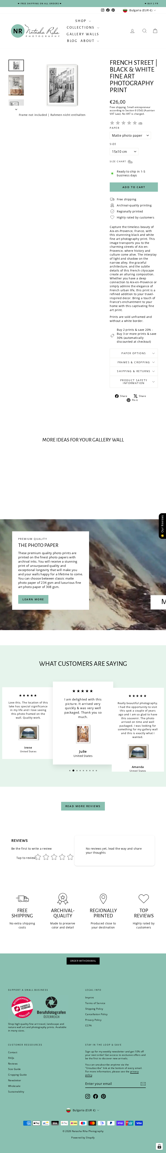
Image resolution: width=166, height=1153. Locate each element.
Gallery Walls (83, 34)
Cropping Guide (17, 1074)
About (88, 41)
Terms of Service (95, 1003)
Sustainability (16, 1091)
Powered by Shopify (83, 1137)
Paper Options (133, 353)
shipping (121, 107)
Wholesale (14, 1086)
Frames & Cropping (134, 362)
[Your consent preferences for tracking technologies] (159, 1146)
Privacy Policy (93, 1020)
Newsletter (14, 1080)
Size (113, 144)
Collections (81, 27)
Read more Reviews (83, 806)
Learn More (33, 599)
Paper (114, 128)
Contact (12, 1052)
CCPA (88, 1025)
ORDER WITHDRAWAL (83, 961)
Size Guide (14, 1069)
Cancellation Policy (96, 1014)
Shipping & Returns (133, 371)
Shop (81, 21)
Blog (72, 41)
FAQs (11, 1058)
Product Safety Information (134, 382)
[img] (123, 123)
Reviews (13, 1063)
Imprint (89, 997)
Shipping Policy (94, 1008)
